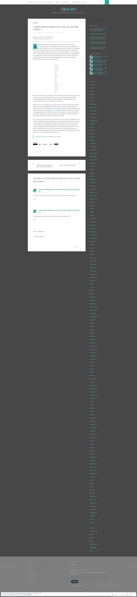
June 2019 (92, 365)
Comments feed (31, 574)
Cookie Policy (28, 594)
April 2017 (92, 450)
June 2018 (92, 405)
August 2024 (92, 163)
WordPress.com (31, 577)
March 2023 (92, 218)
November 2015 (93, 506)
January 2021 (93, 303)
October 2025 (93, 117)
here (52, 37)
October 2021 (93, 274)
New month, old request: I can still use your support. (48, 136)
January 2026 (93, 107)
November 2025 (93, 114)
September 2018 (93, 395)
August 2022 (92, 241)
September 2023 (93, 199)
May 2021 (92, 290)
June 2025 (92, 130)
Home (31, 2)
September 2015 (93, 512)
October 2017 (93, 431)
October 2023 (93, 195)
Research (49, 2)
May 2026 (92, 94)
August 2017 (92, 437)
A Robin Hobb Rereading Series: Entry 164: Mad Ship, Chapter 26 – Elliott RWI (58, 189)
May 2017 (92, 447)
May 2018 (92, 408)
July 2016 (92, 480)
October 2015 (93, 509)
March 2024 (92, 179)
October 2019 (93, 352)
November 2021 (93, 271)
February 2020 (93, 339)
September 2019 (93, 356)
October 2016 (93, 470)
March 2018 (92, 414)
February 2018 (93, 418)
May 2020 (92, 329)
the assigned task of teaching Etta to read (55, 110)
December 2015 (93, 503)
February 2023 (93, 221)
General (91, 534)
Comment (75, 246)
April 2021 (92, 293)
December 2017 (93, 424)
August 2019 (92, 359)
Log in (29, 568)
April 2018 (92, 411)
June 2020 (92, 326)
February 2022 (93, 261)
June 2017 (92, 444)
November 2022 (93, 231)
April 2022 (92, 254)
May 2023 (92, 212)
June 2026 (92, 91)
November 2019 (93, 349)
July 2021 (92, 284)
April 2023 (92, 215)
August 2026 (92, 84)
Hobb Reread (37, 151)
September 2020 (93, 316)
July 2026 (92, 87)
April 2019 (92, 372)
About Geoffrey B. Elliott (79, 2)
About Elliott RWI (40, 2)
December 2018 (93, 385)
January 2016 (93, 499)
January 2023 (93, 225)
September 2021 (93, 277)
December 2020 (93, 306)
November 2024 (93, 153)
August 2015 (92, 516)
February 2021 (93, 300)
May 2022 (92, 251)
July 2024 (92, 166)
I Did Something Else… (99, 56)
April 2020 (92, 333)
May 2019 (92, 369)
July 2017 (92, 441)
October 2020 (93, 313)
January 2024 (93, 186)
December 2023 (93, 189)
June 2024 (92, 169)
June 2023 (92, 208)
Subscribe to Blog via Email (79, 570)
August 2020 (92, 320)
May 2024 (92, 172)
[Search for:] (96, 20)
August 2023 (92, 202)
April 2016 (92, 490)
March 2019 (92, 375)
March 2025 (92, 140)
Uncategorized (93, 547)
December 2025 (93, 110)
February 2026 (93, 104)
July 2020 (92, 323)
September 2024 (93, 159)
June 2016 (92, 483)
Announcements (93, 531)
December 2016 (93, 463)
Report (91, 541)
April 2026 (92, 97)
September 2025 (93, 120)
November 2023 (93, 192)
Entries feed (30, 571)
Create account (31, 564)
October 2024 (93, 156)
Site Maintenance (94, 544)
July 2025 (92, 127)
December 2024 (93, 150)
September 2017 (93, 434)
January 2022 (93, 264)
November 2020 (93, 310)
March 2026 (92, 101)
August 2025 (92, 123)
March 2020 (92, 336)
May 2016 (92, 486)
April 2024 (92, 176)
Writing (58, 2)
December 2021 (93, 267)
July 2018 (92, 401)
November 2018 (93, 388)
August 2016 (92, 476)
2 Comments (60, 32)
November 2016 (93, 467)
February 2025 (93, 143)
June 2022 (92, 248)
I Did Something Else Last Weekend (97, 33)
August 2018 (92, 398)
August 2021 (92, 280)
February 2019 (93, 378)
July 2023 (92, 205)
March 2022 (92, 257)
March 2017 (92, 454)
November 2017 (93, 427)
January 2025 (93, 146)
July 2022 (92, 244)
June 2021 (92, 287)
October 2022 (93, 235)
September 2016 (93, 473)
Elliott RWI (68, 9)
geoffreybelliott (50, 32)
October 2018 (93, 391)
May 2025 (92, 133)
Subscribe (74, 581)
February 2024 (93, 182)
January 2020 (93, 342)
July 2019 (92, 362)
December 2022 (93, 228)
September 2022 (93, 238)
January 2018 (93, 421)
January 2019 (93, 382)
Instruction (65, 2)
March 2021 (92, 297)
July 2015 (92, 519)
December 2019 (93, 346)
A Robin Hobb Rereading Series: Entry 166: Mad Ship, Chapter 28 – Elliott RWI (58, 210)
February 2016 (93, 496)
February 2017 (93, 457)
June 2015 (92, 522)
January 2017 (93, 460)
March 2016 (92, 493)
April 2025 (92, 137)
